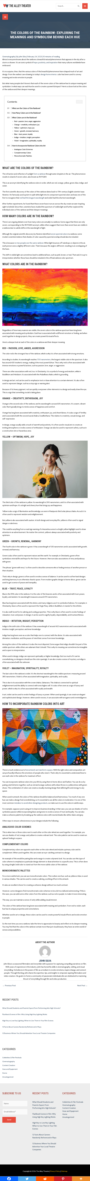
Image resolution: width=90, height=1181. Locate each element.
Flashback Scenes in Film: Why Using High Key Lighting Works (24, 1014)
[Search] (78, 6)
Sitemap (64, 1171)
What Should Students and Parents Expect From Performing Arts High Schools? (31, 1008)
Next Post (82, 985)
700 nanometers (44, 359)
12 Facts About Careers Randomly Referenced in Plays (21, 1027)
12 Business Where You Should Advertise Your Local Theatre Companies (28, 1033)
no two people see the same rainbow (28, 243)
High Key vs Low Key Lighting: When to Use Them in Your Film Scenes (27, 1021)
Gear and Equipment (9, 1069)
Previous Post (9, 985)
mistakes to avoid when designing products (31, 803)
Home (4, 1073)
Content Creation (8, 1065)
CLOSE (79, 101)
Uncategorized (7, 1077)
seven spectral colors (58, 234)
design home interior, (48, 74)
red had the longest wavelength (31, 198)
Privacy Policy (55, 1171)
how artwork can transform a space (39, 770)
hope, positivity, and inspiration (45, 62)
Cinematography (8, 56)
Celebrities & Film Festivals (12, 1058)
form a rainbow (39, 174)
